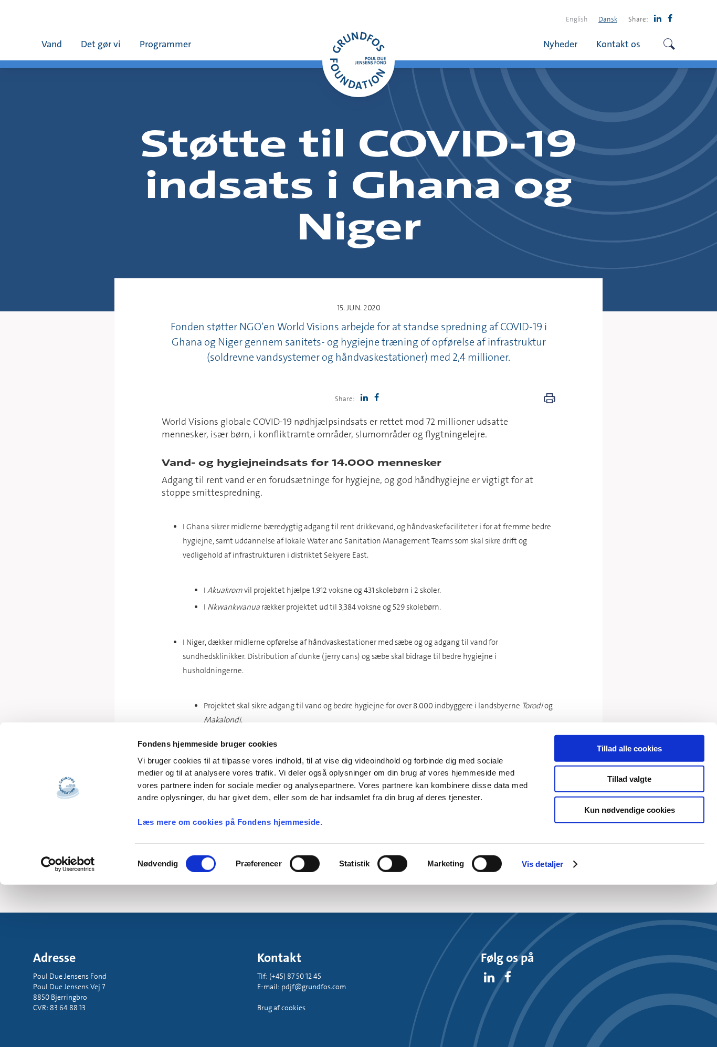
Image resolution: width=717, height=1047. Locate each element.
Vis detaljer (542, 864)
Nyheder (560, 43)
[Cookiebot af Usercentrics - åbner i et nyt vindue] (68, 864)
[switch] (305, 863)
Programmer (165, 43)
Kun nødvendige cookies (629, 809)
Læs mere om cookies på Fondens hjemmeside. (230, 822)
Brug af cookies (281, 1007)
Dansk (607, 19)
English (577, 19)
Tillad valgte (629, 778)
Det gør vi (101, 43)
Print (549, 398)
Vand (51, 43)
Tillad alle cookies (629, 748)
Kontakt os (618, 43)
